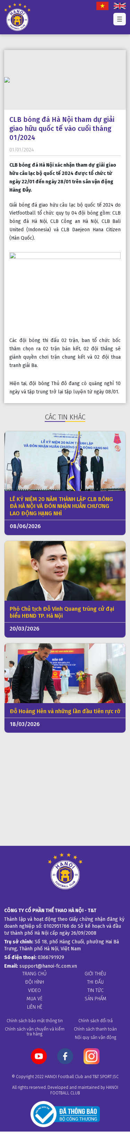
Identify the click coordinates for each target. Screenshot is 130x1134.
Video (34, 990)
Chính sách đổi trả (95, 1021)
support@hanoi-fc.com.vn (48, 965)
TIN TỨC (95, 990)
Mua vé (35, 998)
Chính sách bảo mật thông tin (35, 1021)
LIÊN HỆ (34, 1006)
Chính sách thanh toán (95, 1029)
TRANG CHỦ (34, 973)
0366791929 (51, 957)
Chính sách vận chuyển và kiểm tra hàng (34, 1031)
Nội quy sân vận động (95, 1037)
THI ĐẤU (95, 981)
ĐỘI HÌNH (34, 981)
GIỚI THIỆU (95, 973)
